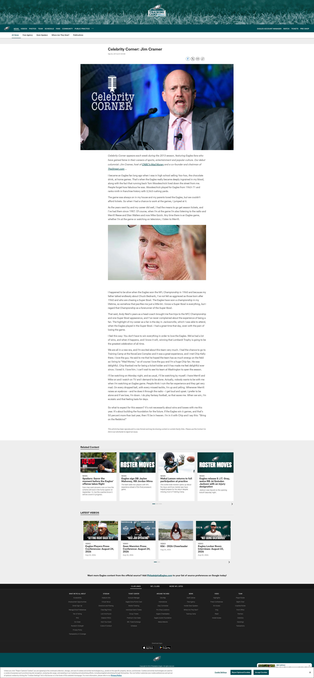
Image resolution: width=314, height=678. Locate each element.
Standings (240, 622)
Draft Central (191, 598)
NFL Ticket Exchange (134, 622)
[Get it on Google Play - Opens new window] (165, 649)
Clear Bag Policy (106, 610)
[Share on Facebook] (188, 60)
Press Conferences (216, 602)
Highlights (216, 598)
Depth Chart (240, 602)
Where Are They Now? (191, 610)
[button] (153, 504)
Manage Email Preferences (77, 610)
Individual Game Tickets (134, 610)
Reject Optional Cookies (241, 672)
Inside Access (216, 618)
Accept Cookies (261, 672)
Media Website (163, 622)
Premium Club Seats (134, 618)
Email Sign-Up (77, 606)
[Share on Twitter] (193, 60)
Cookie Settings (221, 672)
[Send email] (198, 60)
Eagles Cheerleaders (163, 614)
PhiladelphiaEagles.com (159, 575)
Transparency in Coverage (77, 634)
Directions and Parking (106, 606)
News (191, 593)
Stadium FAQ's (106, 618)
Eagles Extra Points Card (134, 602)
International (163, 602)
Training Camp (191, 614)
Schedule (134, 626)
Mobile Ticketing (133, 606)
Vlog (216, 610)
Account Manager (134, 598)
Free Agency (191, 602)
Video (217, 593)
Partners (240, 614)
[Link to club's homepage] (7, 28)
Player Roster (240, 598)
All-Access (216, 606)
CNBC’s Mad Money (153, 165)
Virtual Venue (106, 602)
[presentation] (233, 504)
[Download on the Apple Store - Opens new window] (148, 648)
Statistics (240, 618)
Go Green (77, 622)
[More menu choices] (93, 28)
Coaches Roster (240, 606)
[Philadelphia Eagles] (157, 659)
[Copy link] (203, 59)
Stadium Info (106, 598)
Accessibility (77, 598)
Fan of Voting (77, 614)
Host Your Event (106, 622)
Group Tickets (133, 614)
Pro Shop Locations (162, 610)
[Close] (310, 672)
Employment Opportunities (77, 602)
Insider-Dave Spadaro (191, 606)
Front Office (240, 610)
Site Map (163, 598)
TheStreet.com (116, 169)
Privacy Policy (77, 630)
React (217, 614)
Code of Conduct (106, 626)
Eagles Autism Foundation (162, 618)
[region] (157, 672)
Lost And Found (106, 614)
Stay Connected (163, 606)
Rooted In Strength (77, 626)
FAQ (77, 618)
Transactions (240, 626)
